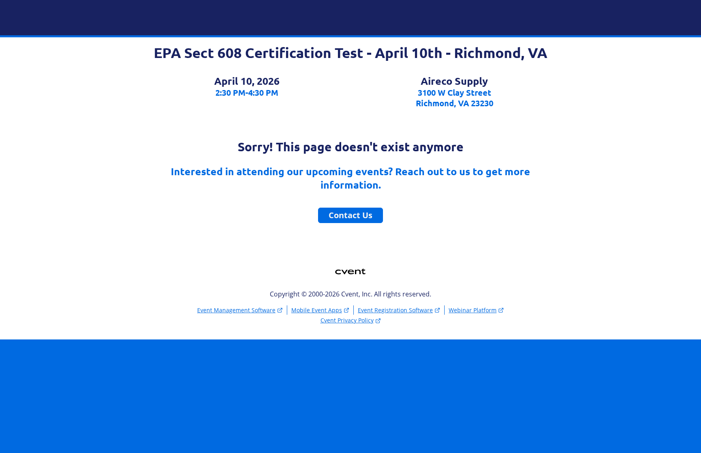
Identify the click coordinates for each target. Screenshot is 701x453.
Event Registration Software (395, 310)
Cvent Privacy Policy (347, 320)
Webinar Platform (473, 310)
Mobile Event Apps (316, 310)
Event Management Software (236, 310)
